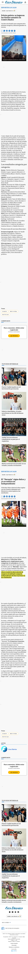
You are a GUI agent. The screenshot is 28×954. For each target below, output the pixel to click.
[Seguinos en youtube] (12, 912)
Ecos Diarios (12, 749)
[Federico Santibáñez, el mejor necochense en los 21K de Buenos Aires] (14, 401)
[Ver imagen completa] (25, 37)
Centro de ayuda (14, 943)
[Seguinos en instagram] (15, 912)
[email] (12, 31)
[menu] (2, 2)
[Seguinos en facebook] (18, 912)
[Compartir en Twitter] (9, 31)
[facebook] (7, 31)
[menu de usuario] (25, 2)
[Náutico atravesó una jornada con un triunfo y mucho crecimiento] (14, 453)
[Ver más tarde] (2, 31)
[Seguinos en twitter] (9, 912)
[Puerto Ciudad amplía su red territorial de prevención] (14, 376)
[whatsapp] (4, 31)
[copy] (14, 31)
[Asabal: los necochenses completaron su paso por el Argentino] (14, 427)
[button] (14, 59)
